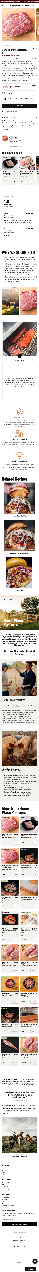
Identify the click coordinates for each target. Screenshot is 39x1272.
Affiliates (4, 1199)
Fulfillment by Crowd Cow (9, 1205)
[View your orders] (36, 6)
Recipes (4, 1172)
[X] (21, 1246)
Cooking (4, 1170)
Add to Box (19, 105)
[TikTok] (14, 1246)
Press (3, 1201)
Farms (4, 1174)
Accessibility (5, 1189)
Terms (19, 1235)
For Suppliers (5, 1197)
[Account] (33, 6)
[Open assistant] (35, 1261)
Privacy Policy (19, 1237)
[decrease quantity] (3, 1269)
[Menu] (2, 6)
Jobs (3, 1203)
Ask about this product (10, 111)
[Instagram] (18, 1246)
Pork (9, 43)
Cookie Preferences (19, 1243)
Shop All (4, 43)
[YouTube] (24, 1246)
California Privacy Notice (19, 1240)
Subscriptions (6, 1185)
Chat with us (19, 1262)
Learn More (5, 1113)
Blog (3, 1168)
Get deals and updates (19, 1224)
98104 (32, 99)
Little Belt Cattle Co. (19, 1156)
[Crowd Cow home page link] (19, 5)
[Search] (5, 6)
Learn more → (6, 130)
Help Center (5, 1182)
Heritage (15, 43)
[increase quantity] (11, 1269)
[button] (36, 117)
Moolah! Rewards (7, 1187)
